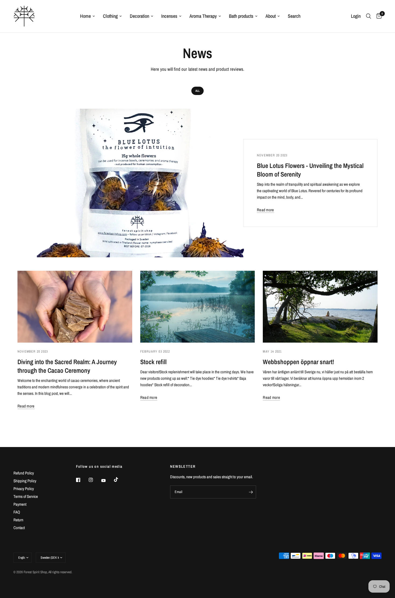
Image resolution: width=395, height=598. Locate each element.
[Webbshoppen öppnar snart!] (320, 307)
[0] (378, 16)
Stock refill (153, 361)
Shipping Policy (24, 481)
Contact (19, 527)
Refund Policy (23, 473)
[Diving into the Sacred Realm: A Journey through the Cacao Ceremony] (74, 307)
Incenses (169, 16)
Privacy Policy (23, 488)
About (270, 16)
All (197, 91)
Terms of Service (25, 496)
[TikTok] (120, 480)
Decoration (139, 16)
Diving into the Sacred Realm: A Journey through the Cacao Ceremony (67, 366)
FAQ (16, 512)
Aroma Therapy (203, 16)
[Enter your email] (250, 492)
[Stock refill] (197, 307)
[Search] (368, 16)
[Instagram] (94, 480)
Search (294, 16)
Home (85, 16)
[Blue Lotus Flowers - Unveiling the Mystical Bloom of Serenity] (135, 183)
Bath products (241, 16)
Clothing (110, 16)
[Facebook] (82, 480)
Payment (19, 504)
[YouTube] (107, 481)
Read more (265, 209)
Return (18, 520)
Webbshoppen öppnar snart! (298, 361)
